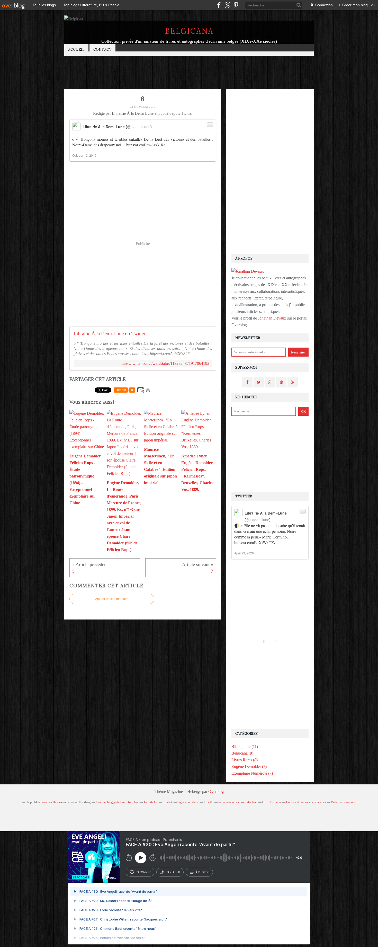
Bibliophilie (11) (244, 746)
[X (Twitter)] (227, 5)
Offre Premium (271, 802)
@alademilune (138, 126)
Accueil (76, 49)
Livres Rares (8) (244, 760)
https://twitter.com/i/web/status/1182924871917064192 (165, 363)
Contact (102, 49)
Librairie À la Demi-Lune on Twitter (109, 333)
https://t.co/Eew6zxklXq (146, 144)
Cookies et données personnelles (306, 802)
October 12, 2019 (84, 155)
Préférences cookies (343, 802)
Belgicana (189, 31)
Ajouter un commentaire (112, 599)
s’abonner (143, 872)
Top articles (150, 802)
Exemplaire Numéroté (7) (252, 773)
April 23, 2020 (244, 553)
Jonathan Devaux (272, 318)
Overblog (216, 791)
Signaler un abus (188, 802)
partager (173, 872)
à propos (202, 872)
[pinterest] (236, 5)
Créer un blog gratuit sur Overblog (117, 802)
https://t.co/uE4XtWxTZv (255, 542)
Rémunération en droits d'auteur (237, 802)
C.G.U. (208, 802)
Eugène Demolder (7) (249, 766)
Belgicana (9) (242, 753)
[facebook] (219, 5)
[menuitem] (76, 50)
